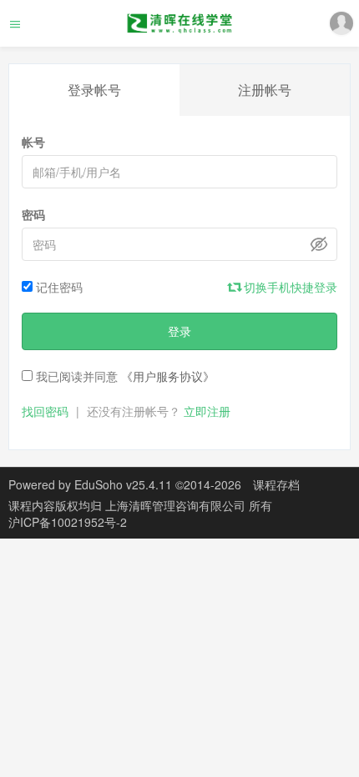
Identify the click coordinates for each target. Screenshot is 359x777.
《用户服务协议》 (168, 376)
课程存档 (276, 484)
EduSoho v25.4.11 (123, 484)
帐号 (33, 141)
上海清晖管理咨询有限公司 (177, 505)
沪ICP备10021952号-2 (67, 522)
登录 (179, 331)
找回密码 (45, 411)
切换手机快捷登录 (288, 286)
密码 (33, 214)
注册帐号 (264, 89)
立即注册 (207, 411)
